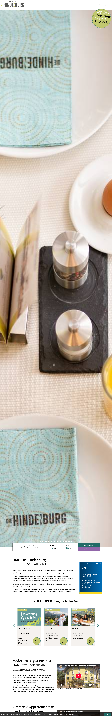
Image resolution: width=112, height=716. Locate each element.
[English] (106, 5)
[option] (56, 278)
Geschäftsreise (26, 686)
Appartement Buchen (89, 549)
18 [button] (66, 541)
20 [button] (69, 541)
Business (73, 5)
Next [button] (97, 625)
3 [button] (43, 541)
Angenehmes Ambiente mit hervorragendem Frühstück (91, 581)
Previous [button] (14, 625)
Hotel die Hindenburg (91, 563)
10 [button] (54, 541)
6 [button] (48, 541)
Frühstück (51, 5)
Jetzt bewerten (91, 593)
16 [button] (63, 541)
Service (94, 9)
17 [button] (65, 541)
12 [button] (57, 541)
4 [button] (45, 541)
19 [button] (68, 541)
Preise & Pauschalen (82, 9)
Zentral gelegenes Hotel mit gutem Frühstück (90, 575)
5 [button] (46, 541)
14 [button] (60, 541)
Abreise (67, 545)
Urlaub (80, 5)
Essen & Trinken (62, 5)
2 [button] (42, 541)
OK (107, 714)
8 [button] (51, 541)
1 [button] (40, 541)
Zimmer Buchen (88, 545)
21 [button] (71, 541)
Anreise (52, 545)
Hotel (44, 5)
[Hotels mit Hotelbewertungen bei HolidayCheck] (98, 564)
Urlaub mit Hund (90, 5)
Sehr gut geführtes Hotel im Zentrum (90, 587)
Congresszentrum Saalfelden (36, 675)
